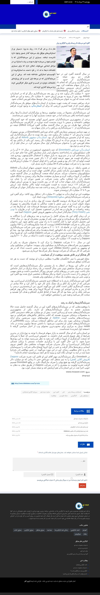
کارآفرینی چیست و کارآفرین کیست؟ (78, 571)
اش (63, 392)
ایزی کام (27, 581)
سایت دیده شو (45, 392)
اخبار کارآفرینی (75, 530)
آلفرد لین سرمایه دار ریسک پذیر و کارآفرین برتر (77, 554)
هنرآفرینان (78, 534)
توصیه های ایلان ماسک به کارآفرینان (61, 31)
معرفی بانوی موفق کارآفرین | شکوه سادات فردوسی (31, 31)
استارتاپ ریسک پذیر (74, 392)
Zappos (27, 212)
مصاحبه (49, 530)
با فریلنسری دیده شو (83, 548)
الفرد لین (56, 392)
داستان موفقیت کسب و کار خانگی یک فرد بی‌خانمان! (75, 574)
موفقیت (53, 395)
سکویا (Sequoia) (56, 197)
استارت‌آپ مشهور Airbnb (34, 137)
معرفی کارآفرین (28, 530)
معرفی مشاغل (40, 530)
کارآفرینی (74, 395)
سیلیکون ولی (84, 395)
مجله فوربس (63, 395)
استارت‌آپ (36, 106)
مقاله (85, 534)
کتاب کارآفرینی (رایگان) (81, 565)
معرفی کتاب (17, 530)
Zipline (56, 318)
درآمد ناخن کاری (84, 551)
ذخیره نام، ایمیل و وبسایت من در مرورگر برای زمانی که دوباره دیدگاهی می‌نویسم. (62, 480)
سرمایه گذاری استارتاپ (30, 392)
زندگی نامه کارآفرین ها (61, 530)
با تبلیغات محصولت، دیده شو (81, 545)
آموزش (85, 38)
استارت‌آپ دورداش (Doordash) (74, 149)
